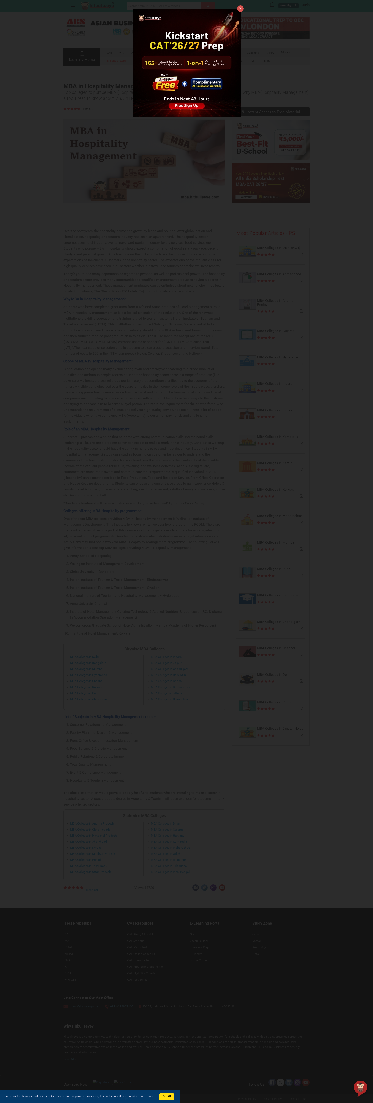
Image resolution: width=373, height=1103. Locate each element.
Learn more (147, 1096)
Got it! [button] (167, 1096)
